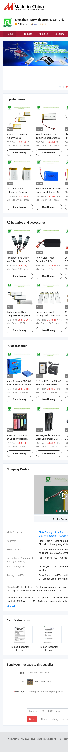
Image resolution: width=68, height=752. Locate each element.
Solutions (59, 33)
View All (11, 606)
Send (31, 719)
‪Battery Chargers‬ (47, 535)
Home (10, 33)
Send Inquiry (19, 152)
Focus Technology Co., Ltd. (42, 738)
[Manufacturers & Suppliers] (24, 6)
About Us (43, 33)
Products (27, 33)
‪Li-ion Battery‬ (61, 532)
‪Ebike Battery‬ (45, 532)
